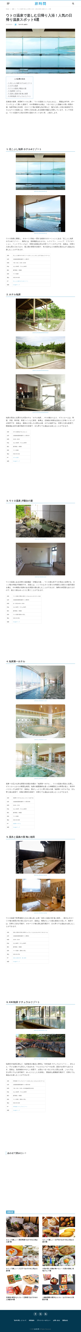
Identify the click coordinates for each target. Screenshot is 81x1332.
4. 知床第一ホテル (14, 91)
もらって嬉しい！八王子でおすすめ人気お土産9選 (22, 1270)
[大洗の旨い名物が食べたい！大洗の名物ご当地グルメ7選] (58, 1255)
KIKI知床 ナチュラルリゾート (20, 1106)
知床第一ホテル (17, 823)
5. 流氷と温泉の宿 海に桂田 (18, 93)
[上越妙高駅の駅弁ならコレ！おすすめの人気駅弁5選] (58, 1284)
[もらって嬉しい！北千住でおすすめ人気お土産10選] (58, 1227)
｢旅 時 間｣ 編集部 (22, 24)
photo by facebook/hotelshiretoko (41, 332)
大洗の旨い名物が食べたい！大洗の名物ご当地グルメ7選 (58, 1270)
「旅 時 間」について (19, 1320)
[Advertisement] (23, 982)
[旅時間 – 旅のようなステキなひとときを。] (40, 3)
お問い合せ (56, 1320)
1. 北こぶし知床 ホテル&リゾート (20, 83)
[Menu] (8, 3)
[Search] (73, 3)
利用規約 (31, 1320)
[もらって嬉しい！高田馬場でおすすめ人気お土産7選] (22, 1227)
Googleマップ (16, 284)
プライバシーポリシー (44, 1320)
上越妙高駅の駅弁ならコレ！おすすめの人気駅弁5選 (58, 1298)
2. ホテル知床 (13, 86)
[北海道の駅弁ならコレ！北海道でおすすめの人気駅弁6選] (22, 1284)
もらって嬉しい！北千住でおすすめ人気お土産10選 (58, 1241)
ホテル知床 (16, 457)
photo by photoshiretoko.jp (40, 191)
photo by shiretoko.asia (40, 539)
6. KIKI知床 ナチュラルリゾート (19, 96)
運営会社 (65, 1320)
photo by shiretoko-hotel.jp (40, 875)
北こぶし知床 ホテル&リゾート (20, 281)
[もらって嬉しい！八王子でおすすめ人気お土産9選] (22, 1255)
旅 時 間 (36, 1329)
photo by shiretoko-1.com (40, 700)
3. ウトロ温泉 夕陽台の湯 (17, 88)
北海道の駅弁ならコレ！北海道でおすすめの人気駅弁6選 (22, 1298)
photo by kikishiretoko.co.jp (40, 1030)
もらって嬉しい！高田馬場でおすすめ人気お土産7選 (22, 1241)
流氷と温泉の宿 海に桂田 (19, 957)
